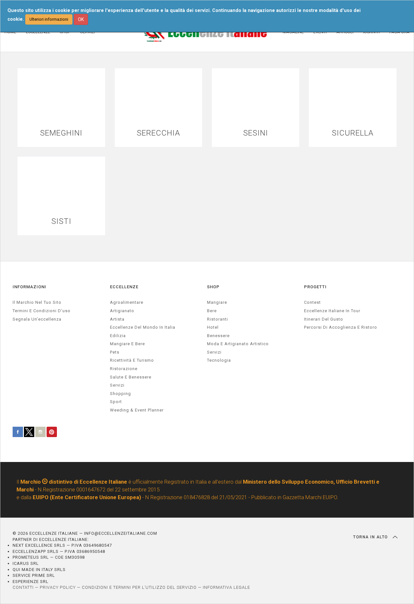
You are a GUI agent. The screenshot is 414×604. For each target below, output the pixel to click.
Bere (212, 310)
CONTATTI (23, 587)
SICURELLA (353, 133)
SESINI (255, 133)
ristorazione (123, 368)
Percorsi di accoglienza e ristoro (340, 327)
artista (117, 319)
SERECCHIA (158, 133)
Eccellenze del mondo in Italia (142, 327)
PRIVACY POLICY (58, 587)
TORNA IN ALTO (371, 537)
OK (81, 19)
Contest (312, 302)
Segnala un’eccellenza (37, 319)
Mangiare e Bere (127, 343)
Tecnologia (219, 360)
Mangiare (217, 302)
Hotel (213, 327)
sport (116, 401)
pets (114, 352)
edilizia (118, 335)
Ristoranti (217, 319)
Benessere (218, 335)
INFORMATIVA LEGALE (226, 587)
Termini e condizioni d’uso (42, 310)
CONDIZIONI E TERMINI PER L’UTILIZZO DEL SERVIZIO (139, 587)
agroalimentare (126, 302)
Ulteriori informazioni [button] (48, 19)
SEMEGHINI (61, 133)
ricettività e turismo (132, 360)
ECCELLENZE (124, 286)
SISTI (61, 221)
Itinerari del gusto (323, 319)
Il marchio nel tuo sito (37, 302)
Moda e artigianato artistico (238, 343)
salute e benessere (130, 377)
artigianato (122, 310)
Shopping (120, 393)
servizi (117, 385)
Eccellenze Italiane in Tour (332, 310)
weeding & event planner (137, 410)
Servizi (214, 352)
